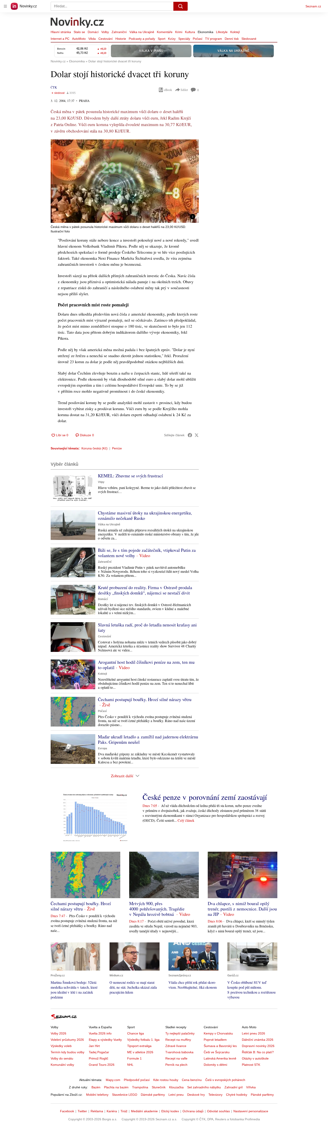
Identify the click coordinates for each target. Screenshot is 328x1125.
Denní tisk (232, 38)
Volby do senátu (62, 1058)
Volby (105, 32)
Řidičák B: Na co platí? (258, 1052)
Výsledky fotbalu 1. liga (143, 1039)
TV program (213, 38)
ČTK (54, 87)
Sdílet (184, 90)
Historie (120, 38)
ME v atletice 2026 (140, 1052)
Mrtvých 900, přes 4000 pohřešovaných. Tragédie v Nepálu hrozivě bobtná (157, 908)
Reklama (97, 1111)
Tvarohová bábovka (179, 1052)
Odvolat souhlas (218, 1111)
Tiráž (123, 1111)
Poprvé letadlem (215, 1039)
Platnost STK (251, 1064)
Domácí (93, 32)
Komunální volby (62, 1064)
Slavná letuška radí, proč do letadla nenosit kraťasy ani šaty (147, 627)
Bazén (95, 1087)
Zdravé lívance (175, 1046)
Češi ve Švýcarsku (217, 1052)
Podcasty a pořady (142, 38)
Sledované (248, 38)
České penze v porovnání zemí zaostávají (205, 797)
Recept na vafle (176, 1058)
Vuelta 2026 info (100, 1033)
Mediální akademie (144, 1111)
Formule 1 (134, 1058)
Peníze (117, 448)
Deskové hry (196, 1094)
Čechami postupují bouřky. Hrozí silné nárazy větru (144, 699)
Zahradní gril (233, 1087)
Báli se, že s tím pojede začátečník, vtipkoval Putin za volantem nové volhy (147, 552)
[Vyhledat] (180, 6)
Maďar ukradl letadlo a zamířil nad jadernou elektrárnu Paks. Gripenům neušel (148, 739)
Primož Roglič (98, 1058)
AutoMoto (79, 38)
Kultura (190, 32)
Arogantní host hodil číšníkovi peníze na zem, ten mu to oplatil (146, 664)
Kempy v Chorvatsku (218, 1033)
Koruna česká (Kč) (94, 448)
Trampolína (140, 1087)
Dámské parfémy (153, 1094)
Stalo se (79, 32)
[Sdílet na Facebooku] (190, 435)
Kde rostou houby (165, 1080)
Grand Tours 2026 (101, 1064)
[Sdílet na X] (196, 435)
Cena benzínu (192, 1080)
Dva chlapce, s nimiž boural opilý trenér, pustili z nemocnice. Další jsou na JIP (242, 908)
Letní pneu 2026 (253, 1033)
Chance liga (135, 1033)
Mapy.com (113, 1080)
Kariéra (112, 1111)
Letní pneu (176, 1094)
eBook (168, 90)
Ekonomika (205, 32)
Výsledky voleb (61, 1046)
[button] (125, 181)
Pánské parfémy (262, 1094)
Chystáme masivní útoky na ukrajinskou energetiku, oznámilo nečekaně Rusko (145, 515)
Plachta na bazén (116, 1087)
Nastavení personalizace (250, 1111)
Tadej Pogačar (99, 1052)
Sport (161, 38)
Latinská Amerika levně (220, 1058)
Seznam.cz (313, 6)
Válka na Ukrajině (141, 32)
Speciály (184, 38)
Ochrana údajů (193, 1111)
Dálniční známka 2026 (257, 1039)
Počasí (197, 38)
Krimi (178, 32)
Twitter (82, 1111)
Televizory (215, 1094)
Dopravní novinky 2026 (258, 1046)
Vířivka (251, 1087)
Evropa (102, 748)
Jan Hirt (94, 1046)
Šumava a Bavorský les (220, 1046)
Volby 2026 (58, 1033)
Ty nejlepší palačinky (180, 1033)
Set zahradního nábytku (204, 1087)
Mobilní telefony (97, 1094)
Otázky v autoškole (255, 1058)
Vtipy (101, 482)
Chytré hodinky (236, 1094)
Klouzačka (176, 1087)
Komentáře (164, 32)
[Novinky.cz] (77, 23)
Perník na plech (176, 1064)
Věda (92, 38)
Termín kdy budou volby (67, 1052)
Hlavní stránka (61, 32)
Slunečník (159, 1087)
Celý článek (186, 820)
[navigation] (5, 6)
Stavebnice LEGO (124, 1094)
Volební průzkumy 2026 (67, 1039)
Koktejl (235, 32)
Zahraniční (119, 32)
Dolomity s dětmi (215, 1064)
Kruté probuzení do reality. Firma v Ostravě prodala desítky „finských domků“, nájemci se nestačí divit (145, 590)
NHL (130, 1064)
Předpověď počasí (137, 1080)
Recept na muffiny (178, 1039)
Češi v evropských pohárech (225, 1080)
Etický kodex (170, 1111)
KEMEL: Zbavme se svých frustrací (130, 476)
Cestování (105, 38)
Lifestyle (222, 32)
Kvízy (172, 38)
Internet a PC (60, 38)
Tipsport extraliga (139, 1046)
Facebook (67, 1111)
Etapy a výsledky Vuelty (105, 1039)
